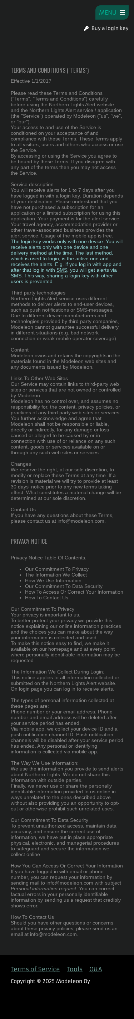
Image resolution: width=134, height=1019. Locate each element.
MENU (109, 12)
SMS (61, 270)
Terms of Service (35, 969)
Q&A (95, 969)
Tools (75, 969)
